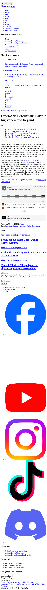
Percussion (22, 226)
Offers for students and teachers (16, 551)
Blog (7, 39)
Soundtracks (36, 226)
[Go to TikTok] (25, 501)
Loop (7, 103)
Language (4, 576)
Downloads (9, 97)
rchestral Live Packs (31, 160)
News (7, 95)
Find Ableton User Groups (14, 563)
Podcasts (8, 107)
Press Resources (14, 582)
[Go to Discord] (25, 542)
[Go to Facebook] (25, 334)
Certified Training (11, 45)
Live (6, 11)
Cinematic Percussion (27, 162)
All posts (8, 91)
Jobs (6, 49)
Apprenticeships (10, 51)
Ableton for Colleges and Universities (18, 43)
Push (7, 13)
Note (7, 16)
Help (7, 24)
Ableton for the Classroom (14, 41)
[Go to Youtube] (25, 418)
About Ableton (10, 47)
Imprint (32, 584)
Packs (7, 22)
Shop (7, 20)
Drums (15, 226)
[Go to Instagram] (25, 459)
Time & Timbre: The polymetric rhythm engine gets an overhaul (19, 267)
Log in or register (11, 30)
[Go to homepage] (3, 7)
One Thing (9, 105)
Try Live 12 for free (12, 28)
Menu (8, 7)
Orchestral (8, 226)
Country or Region (7, 578)
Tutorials (8, 99)
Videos (7, 101)
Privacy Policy (14, 584)
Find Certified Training (13, 565)
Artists (7, 93)
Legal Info (23, 582)
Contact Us (5, 582)
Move (7, 15)
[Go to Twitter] (25, 376)
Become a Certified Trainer (14, 567)
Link (7, 18)
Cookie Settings (24, 584)
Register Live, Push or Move (15, 287)
